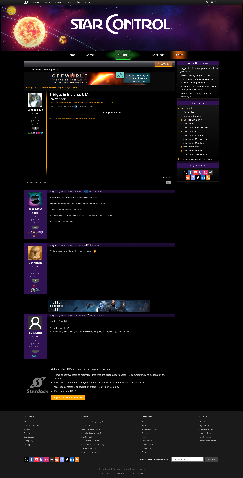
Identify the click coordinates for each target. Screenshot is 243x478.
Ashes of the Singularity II (92, 422)
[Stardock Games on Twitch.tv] (200, 172)
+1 (35, 281)
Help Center (204, 422)
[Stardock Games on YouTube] (195, 172)
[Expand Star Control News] (181, 147)
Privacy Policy (105, 473)
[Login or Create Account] (207, 2)
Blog (78, 2)
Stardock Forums (85, 106)
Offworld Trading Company (92, 444)
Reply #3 (53, 315)
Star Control (86, 437)
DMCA (131, 473)
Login (55, 69)
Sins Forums (94, 245)
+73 (35, 227)
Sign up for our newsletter (155, 459)
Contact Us (146, 448)
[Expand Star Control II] (181, 131)
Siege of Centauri (88, 448)
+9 (35, 128)
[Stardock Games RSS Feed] (208, 177)
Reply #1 (53, 191)
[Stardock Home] (26, 2)
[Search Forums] (217, 2)
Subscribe (211, 459)
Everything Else (71, 87)
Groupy (27, 444)
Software (36, 2)
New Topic (163, 64)
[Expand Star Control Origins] (181, 151)
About (144, 422)
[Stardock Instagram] (205, 172)
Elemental (85, 425)
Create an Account (207, 429)
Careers (145, 433)
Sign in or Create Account (68, 397)
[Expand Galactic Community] (181, 120)
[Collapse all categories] (216, 107)
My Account (204, 425)
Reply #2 (53, 245)
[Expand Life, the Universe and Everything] (178, 159)
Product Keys (205, 433)
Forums (145, 452)
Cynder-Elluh (35, 109)
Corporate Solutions (32, 425)
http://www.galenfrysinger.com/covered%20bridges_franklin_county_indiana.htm (72, 118)
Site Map (139, 473)
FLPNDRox (35, 332)
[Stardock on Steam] (210, 172)
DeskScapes (29, 437)
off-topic (166, 177)
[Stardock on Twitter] (185, 172)
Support (87, 2)
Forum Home (35, 69)
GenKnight (35, 262)
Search (47, 69)
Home (28, 87)
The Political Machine (90, 440)
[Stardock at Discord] (192, 177)
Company (147, 416)
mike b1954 (35, 209)
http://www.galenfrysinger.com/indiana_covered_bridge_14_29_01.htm (81, 102)
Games (47, 2)
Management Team (150, 429)
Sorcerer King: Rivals (89, 452)
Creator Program (149, 444)
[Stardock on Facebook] (190, 172)
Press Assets (147, 440)
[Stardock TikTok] (198, 177)
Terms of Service (119, 473)
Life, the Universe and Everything (47, 87)
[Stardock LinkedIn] (203, 177)
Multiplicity (28, 440)
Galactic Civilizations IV (90, 429)
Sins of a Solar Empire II (91, 433)
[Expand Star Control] (178, 108)
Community (59, 2)
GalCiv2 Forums (96, 315)
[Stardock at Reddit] (187, 177)
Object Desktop (30, 422)
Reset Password (206, 437)
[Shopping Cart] (212, 2)
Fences (27, 433)
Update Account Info (208, 440)
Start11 (27, 429)
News (70, 2)
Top (171, 191)
